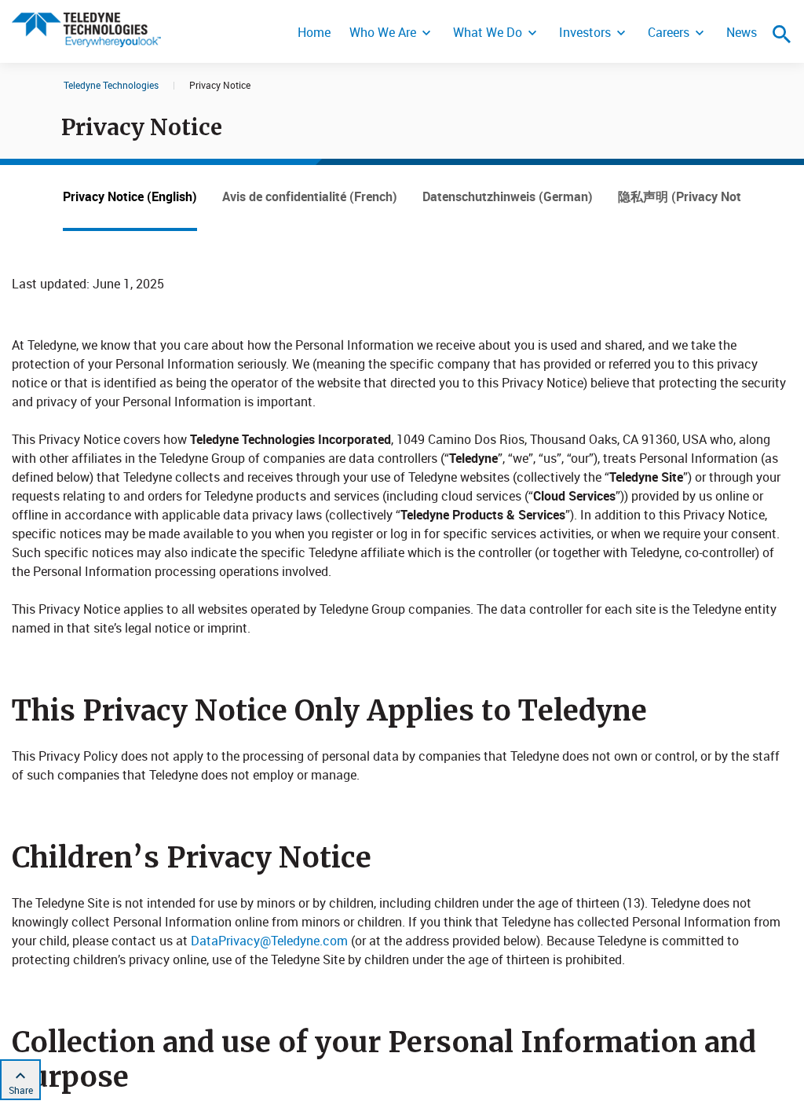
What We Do (487, 32)
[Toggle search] (782, 34)
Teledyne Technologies (111, 85)
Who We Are (382, 32)
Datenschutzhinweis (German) (507, 196)
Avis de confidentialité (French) (309, 196)
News (741, 32)
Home (314, 32)
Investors (585, 32)
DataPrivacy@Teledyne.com (269, 940)
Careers (668, 32)
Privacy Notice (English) (130, 196)
